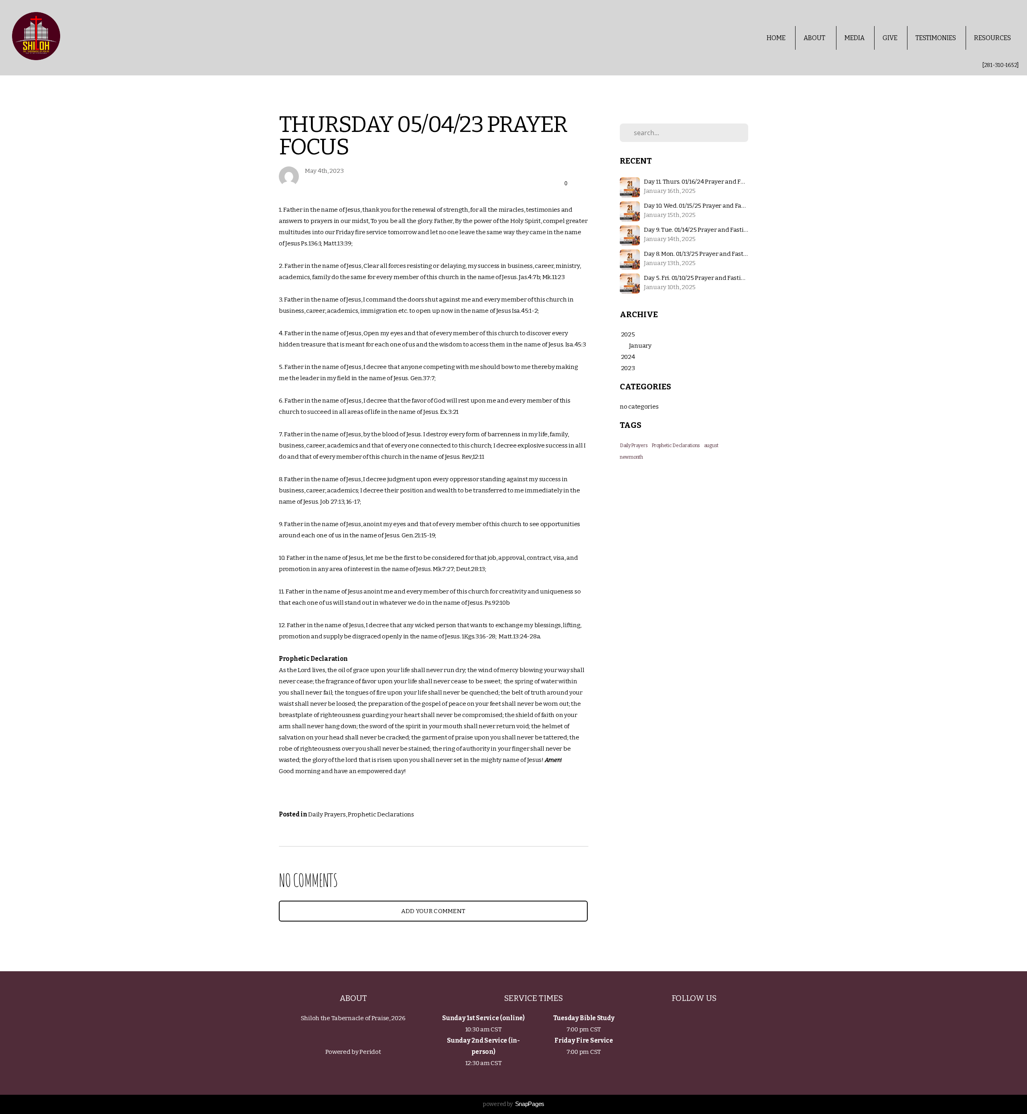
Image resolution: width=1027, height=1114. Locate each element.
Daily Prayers (326, 814)
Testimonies (935, 38)
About (815, 38)
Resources (993, 38)
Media (854, 38)
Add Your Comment (433, 911)
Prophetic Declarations (381, 814)
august (711, 445)
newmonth (631, 457)
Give (890, 38)
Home (776, 38)
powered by (513, 1104)
